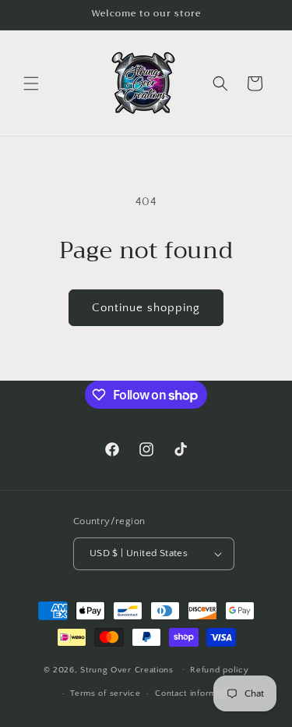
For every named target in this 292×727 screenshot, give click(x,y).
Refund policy (219, 670)
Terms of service (105, 693)
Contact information (195, 693)
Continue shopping (146, 307)
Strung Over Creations (127, 669)
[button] (31, 83)
